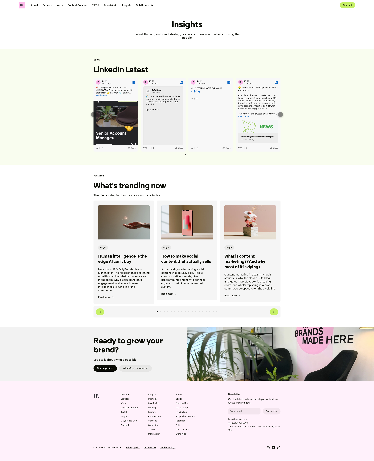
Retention (180, 421)
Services (47, 5)
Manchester (154, 434)
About (34, 5)
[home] (22, 5)
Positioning (153, 403)
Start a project (105, 368)
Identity (152, 412)
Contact (347, 5)
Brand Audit (110, 5)
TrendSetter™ (182, 429)
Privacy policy (133, 447)
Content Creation (77, 5)
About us (125, 394)
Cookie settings (167, 447)
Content (152, 429)
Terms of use (150, 447)
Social (179, 394)
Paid (178, 425)
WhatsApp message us (135, 368)
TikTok (95, 5)
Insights (126, 5)
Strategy (152, 399)
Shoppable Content (185, 416)
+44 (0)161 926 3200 (238, 423)
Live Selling (181, 412)
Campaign (153, 425)
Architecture (154, 416)
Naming (152, 407)
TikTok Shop (182, 407)
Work (60, 5)
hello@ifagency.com (237, 419)
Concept (152, 421)
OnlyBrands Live (145, 5)
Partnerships (182, 403)
